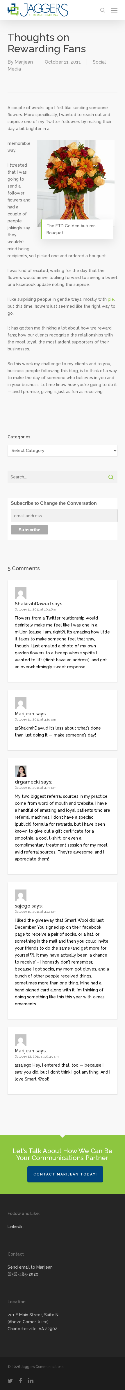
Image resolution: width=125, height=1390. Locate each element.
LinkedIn (16, 1226)
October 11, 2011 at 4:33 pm (35, 788)
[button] (114, 10)
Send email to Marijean (30, 1267)
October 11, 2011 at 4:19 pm (35, 719)
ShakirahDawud (33, 603)
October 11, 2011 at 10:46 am (36, 609)
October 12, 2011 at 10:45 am (37, 1056)
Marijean (24, 62)
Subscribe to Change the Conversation (54, 503)
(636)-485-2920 (23, 1274)
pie (111, 299)
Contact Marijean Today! (65, 1174)
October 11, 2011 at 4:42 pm (35, 912)
